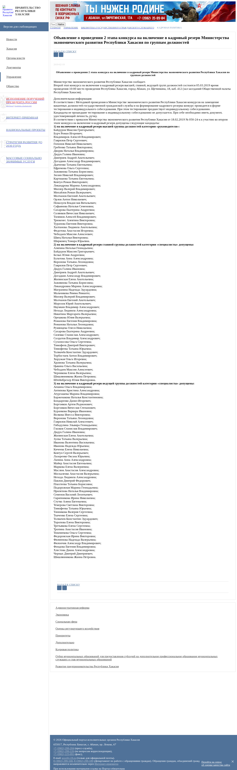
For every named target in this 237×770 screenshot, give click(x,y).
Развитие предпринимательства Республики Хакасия (87, 666)
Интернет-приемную (106, 764)
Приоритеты (63, 635)
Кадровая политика (67, 649)
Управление (13, 76)
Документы (13, 67)
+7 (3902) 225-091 (63, 754)
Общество (12, 86)
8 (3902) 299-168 (63, 761)
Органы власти (15, 58)
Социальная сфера (66, 621)
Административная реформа (72, 607)
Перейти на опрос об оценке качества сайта (215, 763)
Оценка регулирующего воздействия (77, 628)
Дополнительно (65, 642)
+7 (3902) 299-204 (63, 748)
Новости (11, 39)
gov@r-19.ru (69, 758)
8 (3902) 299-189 (83, 761)
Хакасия (11, 48)
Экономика (62, 614)
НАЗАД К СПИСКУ (65, 51)
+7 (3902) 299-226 (63, 751)
